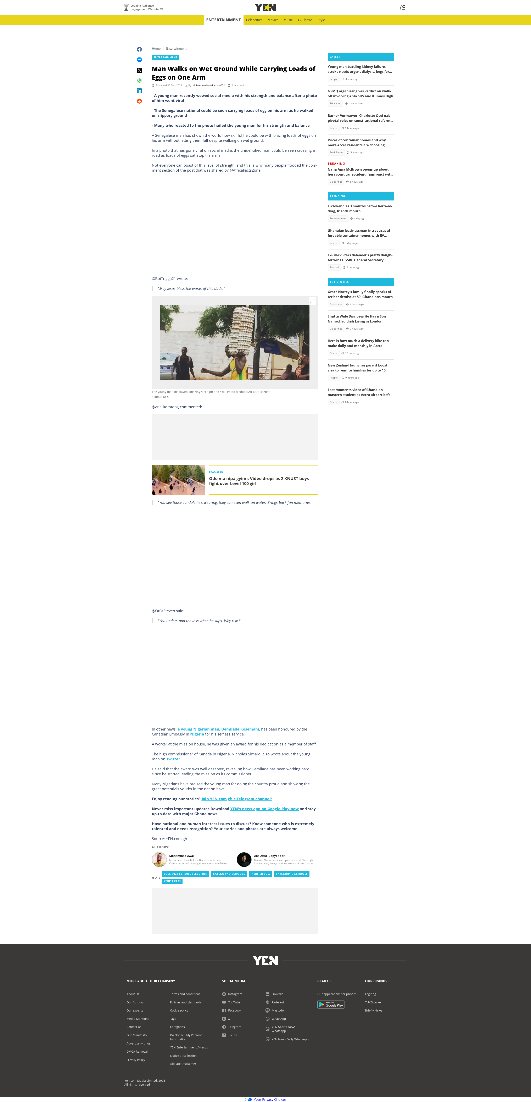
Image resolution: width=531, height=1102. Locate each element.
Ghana (333, 128)
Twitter (173, 758)
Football (334, 267)
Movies (273, 20)
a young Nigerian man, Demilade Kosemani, (219, 729)
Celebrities (254, 20)
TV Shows (305, 20)
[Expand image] (313, 301)
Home (156, 48)
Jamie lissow (260, 874)
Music (288, 20)
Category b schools (292, 874)
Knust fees (172, 881)
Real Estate (336, 152)
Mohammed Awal (202, 85)
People (334, 79)
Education (335, 103)
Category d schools (229, 874)
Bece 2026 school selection (186, 874)
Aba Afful (219, 85)
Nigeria (197, 734)
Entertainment (223, 20)
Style (321, 20)
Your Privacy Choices (270, 1099)
